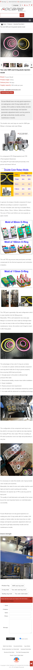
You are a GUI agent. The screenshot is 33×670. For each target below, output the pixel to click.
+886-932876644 (12, 1)
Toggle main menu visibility (30, 20)
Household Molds (18, 646)
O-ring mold (5, 589)
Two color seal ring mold (19, 589)
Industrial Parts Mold (19, 24)
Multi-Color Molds (7, 646)
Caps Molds (27, 646)
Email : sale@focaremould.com (10, 90)
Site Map (4, 1)
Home (3, 24)
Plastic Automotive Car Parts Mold (10, 649)
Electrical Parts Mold (9, 652)
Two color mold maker (21, 593)
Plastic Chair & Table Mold (16, 655)
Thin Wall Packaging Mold (22, 652)
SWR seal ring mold (18, 585)
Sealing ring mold (7, 593)
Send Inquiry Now (7, 92)
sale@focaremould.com (25, 1)
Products (10, 24)
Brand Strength (5, 534)
